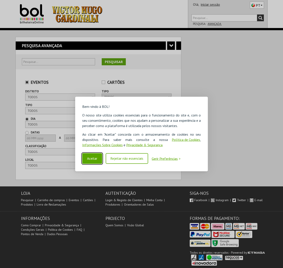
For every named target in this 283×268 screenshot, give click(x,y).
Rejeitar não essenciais (127, 158)
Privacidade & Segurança (144, 144)
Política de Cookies (186, 139)
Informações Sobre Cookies (102, 144)
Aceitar (92, 158)
